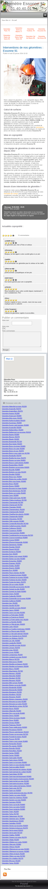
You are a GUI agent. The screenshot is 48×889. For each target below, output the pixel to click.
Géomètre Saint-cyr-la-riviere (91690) (14, 762)
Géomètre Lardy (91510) (10, 627)
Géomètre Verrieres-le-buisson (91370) (15, 828)
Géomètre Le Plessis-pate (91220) (13, 631)
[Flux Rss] (5, 876)
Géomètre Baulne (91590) (10, 434)
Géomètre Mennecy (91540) (11, 673)
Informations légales (25, 881)
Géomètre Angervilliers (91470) (12, 411)
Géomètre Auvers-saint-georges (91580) (15, 425)
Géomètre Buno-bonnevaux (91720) (14, 491)
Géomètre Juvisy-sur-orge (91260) (13, 612)
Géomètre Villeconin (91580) (11, 844)
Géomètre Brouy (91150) (10, 484)
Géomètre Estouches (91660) (12, 561)
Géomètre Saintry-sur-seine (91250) (14, 795)
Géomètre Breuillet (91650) (11, 474)
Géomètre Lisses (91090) (10, 652)
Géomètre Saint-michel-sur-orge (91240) (15, 781)
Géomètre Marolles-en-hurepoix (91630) (15, 666)
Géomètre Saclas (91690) (10, 753)
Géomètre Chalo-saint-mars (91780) (14, 498)
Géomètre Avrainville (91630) (11, 427)
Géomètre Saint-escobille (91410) (13, 767)
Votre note (5, 326)
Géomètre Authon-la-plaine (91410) (13, 420)
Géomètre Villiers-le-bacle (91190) (13, 854)
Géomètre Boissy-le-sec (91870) (13, 451)
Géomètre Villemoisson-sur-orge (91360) (15, 849)
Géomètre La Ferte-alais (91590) (13, 615)
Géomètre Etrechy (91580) (11, 568)
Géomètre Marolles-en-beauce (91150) (15, 664)
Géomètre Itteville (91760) (10, 605)
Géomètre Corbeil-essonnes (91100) (14, 526)
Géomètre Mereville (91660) (11, 676)
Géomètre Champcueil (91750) (12, 505)
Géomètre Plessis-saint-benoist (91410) (15, 732)
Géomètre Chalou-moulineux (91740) (14, 500)
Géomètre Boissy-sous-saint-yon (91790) (16, 453)
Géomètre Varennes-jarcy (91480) (13, 819)
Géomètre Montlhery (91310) (11, 694)
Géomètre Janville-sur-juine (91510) (14, 608)
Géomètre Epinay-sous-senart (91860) (15, 556)
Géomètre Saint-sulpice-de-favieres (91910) (16, 786)
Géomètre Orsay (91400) (10, 720)
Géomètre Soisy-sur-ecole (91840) (13, 805)
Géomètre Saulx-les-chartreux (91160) (14, 797)
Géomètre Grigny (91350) (10, 594)
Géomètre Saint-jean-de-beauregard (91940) (16, 776)
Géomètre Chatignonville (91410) (13, 512)
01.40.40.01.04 (24, 8)
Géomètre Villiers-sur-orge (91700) (13, 856)
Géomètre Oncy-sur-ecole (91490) (13, 713)
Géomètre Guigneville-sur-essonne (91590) (16, 598)
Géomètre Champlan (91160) (11, 507)
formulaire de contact (11, 193)
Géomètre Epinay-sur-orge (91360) (13, 559)
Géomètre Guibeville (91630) (11, 596)
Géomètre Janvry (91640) (10, 610)
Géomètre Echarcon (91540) (11, 552)
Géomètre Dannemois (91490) (12, 545)
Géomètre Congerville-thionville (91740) (15, 523)
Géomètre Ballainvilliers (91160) (12, 430)
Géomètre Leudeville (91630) (11, 643)
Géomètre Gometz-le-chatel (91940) (14, 591)
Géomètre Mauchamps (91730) (12, 671)
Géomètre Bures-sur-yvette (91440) (14, 493)
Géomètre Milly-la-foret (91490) (12, 683)
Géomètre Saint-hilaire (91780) (12, 774)
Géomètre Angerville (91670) (11, 409)
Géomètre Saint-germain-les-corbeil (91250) (16, 772)
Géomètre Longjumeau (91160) (12, 655)
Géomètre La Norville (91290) (12, 622)
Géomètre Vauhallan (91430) (11, 823)
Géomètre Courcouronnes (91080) (13, 533)
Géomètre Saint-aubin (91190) (12, 758)
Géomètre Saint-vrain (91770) (12, 788)
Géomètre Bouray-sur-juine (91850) (14, 460)
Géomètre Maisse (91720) (10, 659)
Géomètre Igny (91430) (9, 603)
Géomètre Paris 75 (6, 30)
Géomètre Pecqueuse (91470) (12, 730)
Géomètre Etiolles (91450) (11, 566)
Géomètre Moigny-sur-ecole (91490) (14, 685)
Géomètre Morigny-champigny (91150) (15, 699)
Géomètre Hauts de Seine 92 (6, 37)
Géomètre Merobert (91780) (11, 678)
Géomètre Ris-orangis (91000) (12, 746)
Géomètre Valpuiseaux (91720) (12, 816)
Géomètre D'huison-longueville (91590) (15, 542)
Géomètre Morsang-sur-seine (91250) (14, 704)
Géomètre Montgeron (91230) (12, 692)
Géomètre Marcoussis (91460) (12, 662)
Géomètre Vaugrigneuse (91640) (13, 821)
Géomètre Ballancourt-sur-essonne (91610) (16, 432)
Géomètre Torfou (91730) (10, 814)
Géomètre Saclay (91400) (10, 755)
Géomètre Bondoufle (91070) (11, 456)
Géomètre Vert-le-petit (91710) (12, 833)
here (31, 886)
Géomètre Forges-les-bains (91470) (14, 582)
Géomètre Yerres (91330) (10, 863)
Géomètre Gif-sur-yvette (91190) (13, 584)
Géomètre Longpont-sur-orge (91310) (14, 657)
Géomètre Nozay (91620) (10, 708)
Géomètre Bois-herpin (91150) (12, 444)
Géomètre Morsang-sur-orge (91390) (14, 701)
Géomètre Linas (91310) (10, 650)
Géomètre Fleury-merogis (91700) (13, 573)
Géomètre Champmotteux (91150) (13, 509)
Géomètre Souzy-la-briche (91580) (13, 809)
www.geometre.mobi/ (11, 395)
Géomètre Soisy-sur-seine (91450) (13, 807)
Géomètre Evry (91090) (10, 570)
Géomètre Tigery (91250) (10, 812)
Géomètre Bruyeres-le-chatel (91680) (14, 488)
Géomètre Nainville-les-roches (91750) (15, 706)
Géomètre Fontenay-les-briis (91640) (14, 580)
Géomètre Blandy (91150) (10, 439)
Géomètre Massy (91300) (10, 669)
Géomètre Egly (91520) (10, 554)
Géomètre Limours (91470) (11, 648)
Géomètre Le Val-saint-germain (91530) (15, 634)
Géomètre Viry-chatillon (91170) (12, 858)
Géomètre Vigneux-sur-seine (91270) (14, 837)
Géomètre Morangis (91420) (11, 697)
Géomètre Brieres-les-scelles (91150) (14, 479)
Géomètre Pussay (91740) (11, 739)
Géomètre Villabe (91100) (10, 840)
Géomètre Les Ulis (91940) (11, 641)
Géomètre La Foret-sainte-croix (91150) (15, 619)
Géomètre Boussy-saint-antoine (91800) (15, 463)
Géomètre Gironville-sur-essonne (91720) (16, 587)
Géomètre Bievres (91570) (11, 437)
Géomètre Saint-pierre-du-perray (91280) (15, 783)
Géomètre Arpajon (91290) (11, 413)
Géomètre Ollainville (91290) (11, 711)
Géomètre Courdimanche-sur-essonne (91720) (17, 535)
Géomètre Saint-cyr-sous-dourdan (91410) (16, 765)
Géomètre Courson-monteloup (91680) (15, 538)
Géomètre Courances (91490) (12, 531)
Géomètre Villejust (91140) (11, 847)
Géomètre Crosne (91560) (10, 540)
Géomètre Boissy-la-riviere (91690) (13, 446)
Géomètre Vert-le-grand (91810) (12, 830)
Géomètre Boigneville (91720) (12, 442)
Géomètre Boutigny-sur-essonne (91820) (15, 467)
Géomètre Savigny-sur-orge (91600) (14, 800)
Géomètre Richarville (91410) (12, 744)
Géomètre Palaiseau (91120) (11, 725)
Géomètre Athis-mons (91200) (12, 418)
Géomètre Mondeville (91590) (12, 687)
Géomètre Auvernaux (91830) (12, 423)
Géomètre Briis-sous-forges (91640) (14, 481)
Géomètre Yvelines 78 (30, 30)
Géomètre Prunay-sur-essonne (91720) (15, 734)
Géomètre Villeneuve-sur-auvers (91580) (15, 851)
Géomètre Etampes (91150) (11, 563)
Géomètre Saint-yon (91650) (11, 790)
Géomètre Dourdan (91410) (11, 547)
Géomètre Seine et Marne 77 (18, 29)
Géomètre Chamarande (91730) (12, 502)
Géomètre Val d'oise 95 (41, 37)
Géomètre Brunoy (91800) (10, 486)
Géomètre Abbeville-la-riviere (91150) (14, 406)
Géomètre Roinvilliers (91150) (12, 751)
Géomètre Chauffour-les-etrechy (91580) (15, 514)
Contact (34, 881)
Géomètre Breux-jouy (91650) (12, 477)
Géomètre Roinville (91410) (11, 748)
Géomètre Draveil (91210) (10, 549)
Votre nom (5, 320)
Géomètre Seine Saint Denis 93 (19, 37)
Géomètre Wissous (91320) (11, 861)
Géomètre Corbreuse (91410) (11, 528)
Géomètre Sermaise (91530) (11, 802)
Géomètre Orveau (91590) (10, 723)
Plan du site (15, 881)
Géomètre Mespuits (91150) (11, 680)
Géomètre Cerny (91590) (10, 495)
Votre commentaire (8, 331)
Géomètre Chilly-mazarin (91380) (13, 521)
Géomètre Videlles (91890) (11, 835)
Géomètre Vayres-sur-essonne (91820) (15, 826)
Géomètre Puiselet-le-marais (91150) (14, 737)
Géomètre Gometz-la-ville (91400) (13, 589)
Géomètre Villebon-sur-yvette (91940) (14, 842)
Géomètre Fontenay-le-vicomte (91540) (15, 577)
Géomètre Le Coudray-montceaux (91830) (16, 629)
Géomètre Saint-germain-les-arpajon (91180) (17, 769)
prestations (40, 127)
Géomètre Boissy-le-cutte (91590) (13, 449)
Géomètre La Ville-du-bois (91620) (13, 624)
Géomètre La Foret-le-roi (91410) (13, 617)
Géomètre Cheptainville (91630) (12, 516)
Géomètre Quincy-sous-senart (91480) (15, 741)
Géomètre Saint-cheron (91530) (12, 760)
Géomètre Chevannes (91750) (12, 519)
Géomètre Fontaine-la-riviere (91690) (14, 575)
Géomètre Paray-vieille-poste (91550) (14, 727)
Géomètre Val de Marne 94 (30, 37)
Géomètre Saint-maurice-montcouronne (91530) (18, 779)
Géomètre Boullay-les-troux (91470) (14, 458)
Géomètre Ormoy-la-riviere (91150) (13, 718)
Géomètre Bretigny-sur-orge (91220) (14, 472)
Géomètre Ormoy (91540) (10, 716)
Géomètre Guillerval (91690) (11, 601)
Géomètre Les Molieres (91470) (12, 638)
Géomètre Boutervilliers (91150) (12, 465)
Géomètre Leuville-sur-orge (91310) (14, 645)
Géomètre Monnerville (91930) (12, 690)
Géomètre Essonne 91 (24, 3)
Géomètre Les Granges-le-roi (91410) (14, 636)
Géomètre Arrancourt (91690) (11, 416)
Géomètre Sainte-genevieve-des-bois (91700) (17, 793)
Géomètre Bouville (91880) (11, 470)
